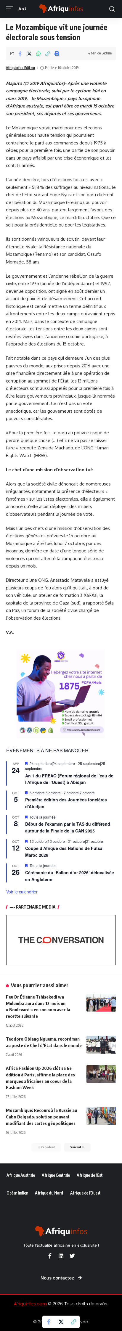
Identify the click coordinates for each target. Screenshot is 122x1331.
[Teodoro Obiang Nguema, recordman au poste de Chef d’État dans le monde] (101, 1045)
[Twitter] (72, 1255)
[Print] (57, 53)
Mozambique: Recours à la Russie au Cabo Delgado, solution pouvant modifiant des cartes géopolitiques (41, 1116)
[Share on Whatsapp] (38, 53)
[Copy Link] (48, 53)
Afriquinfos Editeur (20, 67)
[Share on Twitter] (29, 53)
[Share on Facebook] (20, 53)
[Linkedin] (61, 1255)
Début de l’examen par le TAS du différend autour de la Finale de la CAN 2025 (67, 827)
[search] (112, 9)
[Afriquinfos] (61, 9)
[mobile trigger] (11, 9)
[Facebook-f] (49, 1255)
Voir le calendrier (22, 892)
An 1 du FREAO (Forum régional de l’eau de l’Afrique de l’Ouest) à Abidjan (69, 779)
